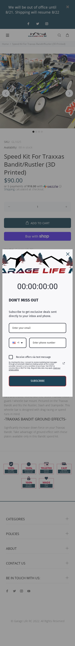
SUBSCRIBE (38, 381)
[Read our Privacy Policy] (63, 363)
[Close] (68, 254)
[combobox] (17, 343)
